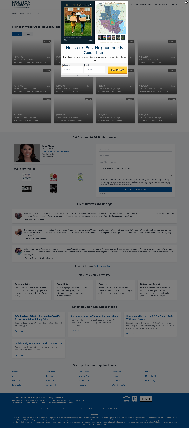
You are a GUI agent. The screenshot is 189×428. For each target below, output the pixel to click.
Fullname (66, 65)
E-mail (86, 65)
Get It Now (117, 69)
